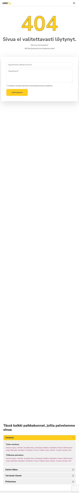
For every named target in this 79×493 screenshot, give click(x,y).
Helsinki (20, 448)
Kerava (60, 448)
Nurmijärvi (21, 450)
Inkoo (33, 448)
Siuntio (52, 450)
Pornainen (29, 450)
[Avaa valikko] (74, 3)
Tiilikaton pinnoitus (14, 455)
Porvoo (36, 450)
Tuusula (59, 450)
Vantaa (64, 450)
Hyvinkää (26, 448)
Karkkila (46, 448)
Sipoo (47, 450)
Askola (8, 448)
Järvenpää (38, 448)
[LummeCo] (6, 3)
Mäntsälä (13, 450)
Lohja (8, 450)
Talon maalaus (12, 444)
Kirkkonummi (67, 448)
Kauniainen (53, 448)
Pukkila (42, 450)
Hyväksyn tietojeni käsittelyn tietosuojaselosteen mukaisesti (30, 86)
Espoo (14, 448)
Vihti (69, 450)
